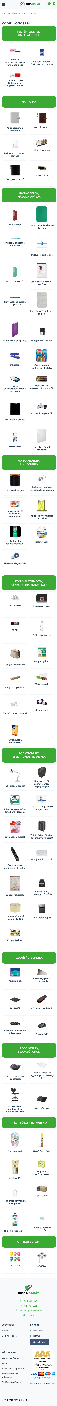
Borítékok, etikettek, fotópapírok (15, 303)
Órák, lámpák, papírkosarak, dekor (42, 367)
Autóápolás (15, 1178)
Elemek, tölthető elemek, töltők (15, 917)
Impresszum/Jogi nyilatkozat (10, 1375)
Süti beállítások (39, 1342)
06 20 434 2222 (30, 1306)
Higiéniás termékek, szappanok (15, 1202)
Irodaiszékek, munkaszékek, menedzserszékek (15, 1109)
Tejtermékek (41, 684)
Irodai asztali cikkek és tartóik (42, 226)
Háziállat (42, 1266)
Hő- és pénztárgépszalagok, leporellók (15, 389)
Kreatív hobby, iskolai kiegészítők (41, 807)
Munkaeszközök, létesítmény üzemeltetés (15, 514)
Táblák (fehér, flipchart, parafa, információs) (41, 836)
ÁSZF (4, 1363)
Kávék (15, 629)
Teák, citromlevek (42, 635)
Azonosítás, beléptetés (15, 340)
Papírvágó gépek (42, 917)
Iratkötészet (15, 364)
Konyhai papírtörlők (15, 687)
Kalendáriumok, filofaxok (15, 129)
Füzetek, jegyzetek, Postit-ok (15, 244)
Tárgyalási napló (15, 179)
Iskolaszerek (15, 446)
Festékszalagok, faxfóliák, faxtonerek (42, 63)
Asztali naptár (41, 127)
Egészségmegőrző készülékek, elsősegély (42, 488)
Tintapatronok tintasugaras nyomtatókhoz (15, 83)
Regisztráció (36, 1336)
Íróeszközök (15, 224)
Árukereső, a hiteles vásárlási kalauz (42, 1383)
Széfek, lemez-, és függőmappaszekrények (41, 1075)
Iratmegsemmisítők (15, 837)
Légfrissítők (42, 1195)
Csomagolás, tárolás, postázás (42, 283)
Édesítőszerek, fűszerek (15, 713)
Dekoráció (15, 1265)
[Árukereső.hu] (42, 1379)
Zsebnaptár (42, 175)
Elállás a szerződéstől (12, 1382)
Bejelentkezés (36, 1330)
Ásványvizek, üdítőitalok (15, 741)
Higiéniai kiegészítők (15, 563)
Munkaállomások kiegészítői (15, 1077)
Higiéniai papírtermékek (42, 1173)
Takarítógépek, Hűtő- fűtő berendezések (15, 810)
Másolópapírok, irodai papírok (42, 312)
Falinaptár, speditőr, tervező (15, 154)
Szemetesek (41, 541)
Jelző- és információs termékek (42, 517)
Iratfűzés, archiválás (42, 254)
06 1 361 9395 (30, 1301)
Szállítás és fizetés (10, 1358)
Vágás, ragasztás (15, 281)
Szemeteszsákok (42, 606)
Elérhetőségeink (9, 1336)
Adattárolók (15, 980)
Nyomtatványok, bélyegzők (42, 448)
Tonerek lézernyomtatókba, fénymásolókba (15, 62)
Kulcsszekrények (15, 490)
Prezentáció (42, 1034)
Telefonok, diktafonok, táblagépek (15, 1032)
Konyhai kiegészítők (41, 413)
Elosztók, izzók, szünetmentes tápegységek (42, 784)
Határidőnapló (42, 150)
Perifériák (15, 1008)
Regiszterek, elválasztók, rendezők (42, 387)
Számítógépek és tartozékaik (42, 979)
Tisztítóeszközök (42, 1151)
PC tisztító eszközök (42, 1008)
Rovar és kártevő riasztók (42, 1229)
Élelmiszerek (15, 605)
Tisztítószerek (15, 1151)
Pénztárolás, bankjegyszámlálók (42, 893)
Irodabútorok (42, 1108)
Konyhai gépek (42, 661)
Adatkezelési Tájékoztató (13, 1368)
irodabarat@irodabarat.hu (30, 1310)
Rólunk (5, 1330)
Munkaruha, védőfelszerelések (15, 542)
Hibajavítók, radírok (42, 340)
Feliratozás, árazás (15, 419)
